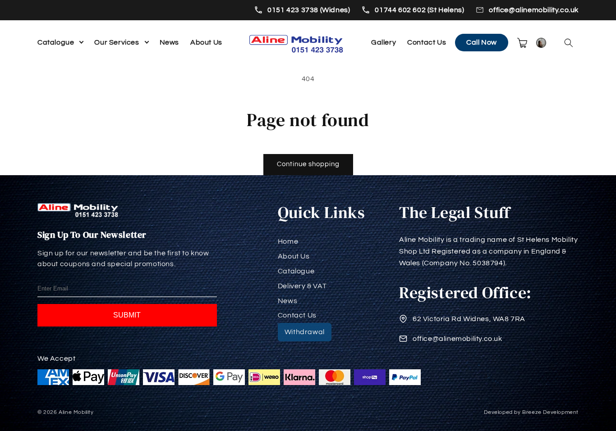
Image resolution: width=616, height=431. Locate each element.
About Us (206, 42)
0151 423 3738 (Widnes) (308, 10)
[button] (569, 43)
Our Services (116, 42)
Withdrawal (305, 332)
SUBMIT (127, 315)
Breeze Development (550, 412)
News (169, 42)
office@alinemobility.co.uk (534, 10)
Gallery (383, 42)
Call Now (481, 42)
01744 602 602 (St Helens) (419, 10)
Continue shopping (308, 164)
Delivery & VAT (302, 286)
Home (288, 241)
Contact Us (426, 42)
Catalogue (55, 42)
